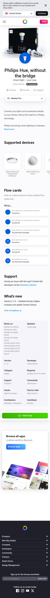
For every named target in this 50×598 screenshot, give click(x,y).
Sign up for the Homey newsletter (25, 574)
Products (6, 536)
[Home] (25, 21)
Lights (6, 374)
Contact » (8, 383)
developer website (28, 285)
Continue (42, 13)
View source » (32, 393)
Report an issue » (11, 393)
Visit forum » (32, 383)
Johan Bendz (32, 364)
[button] (18, 13)
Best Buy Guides (9, 540)
